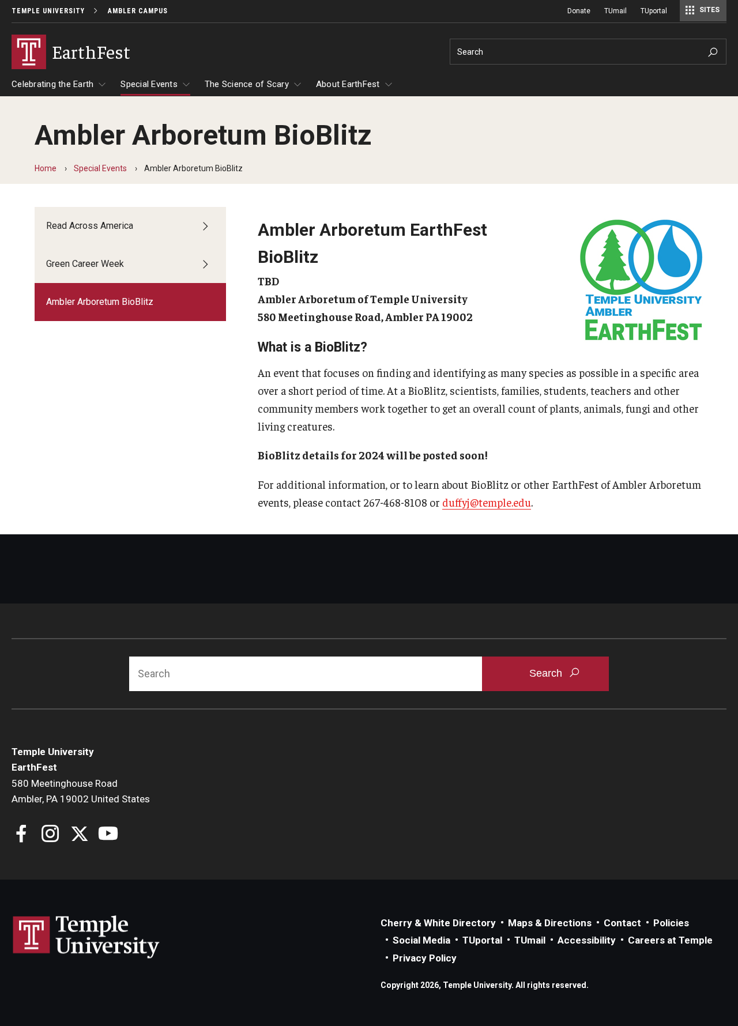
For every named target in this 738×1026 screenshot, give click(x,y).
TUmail (615, 11)
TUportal (654, 11)
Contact (622, 923)
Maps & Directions (550, 923)
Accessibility (587, 940)
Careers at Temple (670, 940)
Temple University (48, 11)
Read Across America (89, 225)
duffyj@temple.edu (486, 502)
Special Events (149, 84)
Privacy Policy (425, 958)
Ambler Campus (138, 11)
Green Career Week (85, 263)
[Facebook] (22, 835)
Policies (671, 923)
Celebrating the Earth (52, 84)
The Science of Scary (247, 84)
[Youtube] (108, 835)
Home (46, 168)
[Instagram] (50, 835)
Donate (578, 11)
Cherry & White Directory (438, 923)
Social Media (421, 940)
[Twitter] (79, 835)
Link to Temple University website (86, 937)
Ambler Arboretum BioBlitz (99, 301)
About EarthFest (348, 84)
